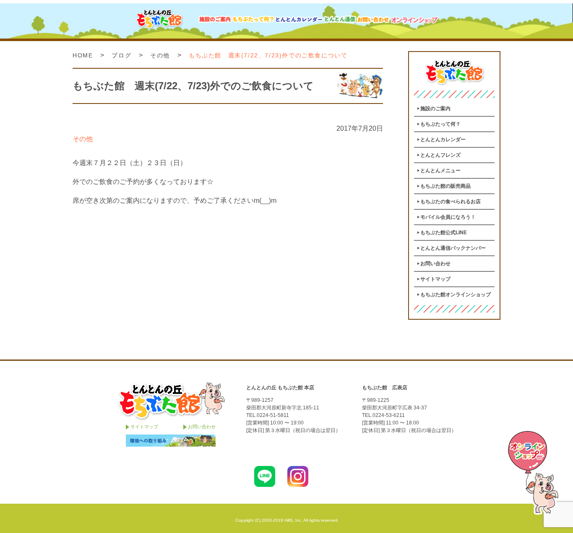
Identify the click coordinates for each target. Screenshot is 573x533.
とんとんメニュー (440, 170)
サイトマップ (435, 279)
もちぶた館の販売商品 (445, 186)
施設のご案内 (435, 108)
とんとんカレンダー (443, 139)
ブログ (121, 55)
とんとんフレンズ (440, 155)
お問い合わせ (435, 263)
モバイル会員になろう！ (448, 217)
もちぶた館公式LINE (443, 232)
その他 (160, 55)
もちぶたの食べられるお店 (450, 201)
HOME (83, 55)
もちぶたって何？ (440, 124)
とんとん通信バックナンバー (453, 248)
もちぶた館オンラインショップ (455, 295)
